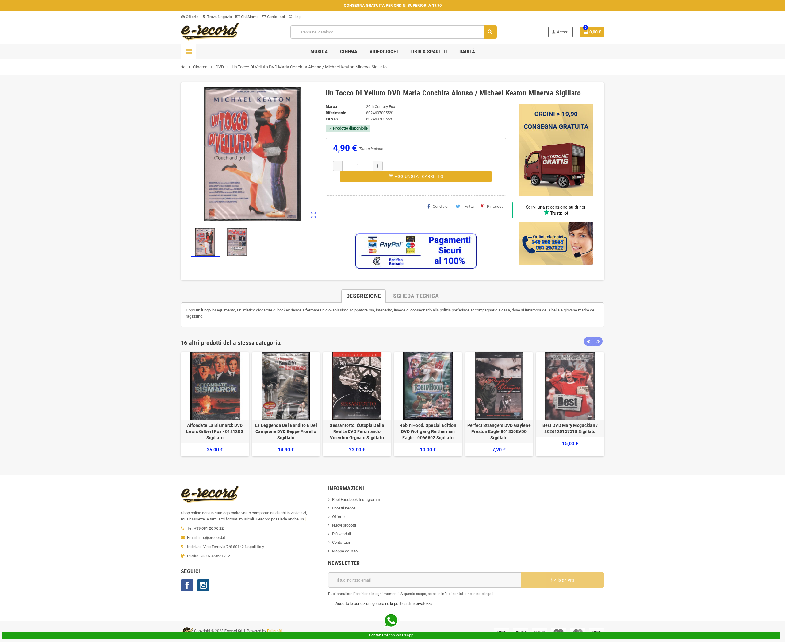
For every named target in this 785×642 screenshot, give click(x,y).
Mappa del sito (345, 551)
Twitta (468, 206)
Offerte (189, 16)
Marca (331, 106)
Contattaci (275, 16)
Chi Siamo (249, 16)
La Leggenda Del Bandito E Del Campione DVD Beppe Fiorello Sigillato (286, 431)
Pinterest (495, 206)
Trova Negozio (217, 16)
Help (295, 16)
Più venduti (341, 534)
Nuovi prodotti (344, 525)
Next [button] (598, 341)
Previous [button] (588, 341)
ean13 (332, 119)
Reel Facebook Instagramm (356, 499)
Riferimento (336, 112)
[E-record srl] (210, 31)
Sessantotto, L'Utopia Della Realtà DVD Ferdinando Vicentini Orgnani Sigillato (357, 431)
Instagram (203, 585)
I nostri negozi (344, 508)
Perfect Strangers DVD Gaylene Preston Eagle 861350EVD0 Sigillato (499, 431)
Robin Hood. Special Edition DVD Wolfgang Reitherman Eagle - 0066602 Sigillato (428, 431)
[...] (307, 519)
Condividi (440, 206)
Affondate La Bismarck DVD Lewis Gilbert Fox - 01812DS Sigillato (214, 431)
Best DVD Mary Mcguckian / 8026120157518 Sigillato (570, 428)
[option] (215, 404)
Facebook (187, 585)
